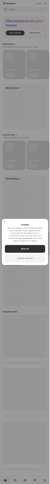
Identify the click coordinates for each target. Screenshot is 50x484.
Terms (34, 241)
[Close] (4, 221)
